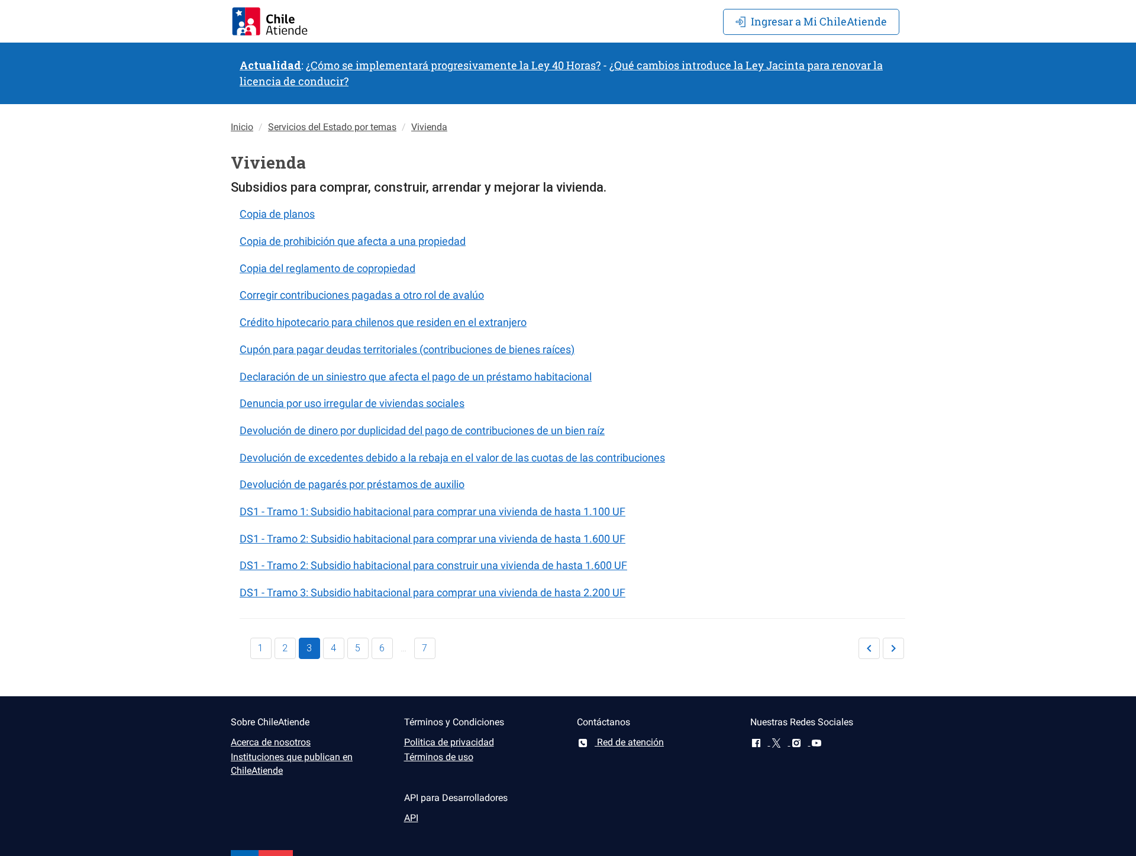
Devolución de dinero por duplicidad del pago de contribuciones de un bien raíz (422, 430)
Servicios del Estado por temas (332, 127)
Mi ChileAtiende (819, 21)
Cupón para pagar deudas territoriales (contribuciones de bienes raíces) (407, 349)
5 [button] (357, 648)
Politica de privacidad (449, 742)
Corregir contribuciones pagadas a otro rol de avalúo (362, 295)
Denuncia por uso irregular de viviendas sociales (352, 403)
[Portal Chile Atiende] (270, 21)
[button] (869, 648)
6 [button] (382, 648)
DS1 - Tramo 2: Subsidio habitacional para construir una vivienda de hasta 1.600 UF (433, 565)
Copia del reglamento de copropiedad (327, 268)
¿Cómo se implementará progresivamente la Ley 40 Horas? (453, 65)
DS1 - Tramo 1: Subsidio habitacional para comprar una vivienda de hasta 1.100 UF (432, 511)
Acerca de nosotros (271, 742)
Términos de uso (438, 757)
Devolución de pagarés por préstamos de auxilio (352, 484)
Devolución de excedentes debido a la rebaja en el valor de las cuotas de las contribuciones (452, 457)
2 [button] (285, 648)
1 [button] (260, 648)
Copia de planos (277, 214)
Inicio (242, 127)
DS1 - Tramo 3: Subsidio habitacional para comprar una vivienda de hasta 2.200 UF (432, 592)
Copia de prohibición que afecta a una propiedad (353, 241)
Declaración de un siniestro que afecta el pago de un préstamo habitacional (416, 376)
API (411, 817)
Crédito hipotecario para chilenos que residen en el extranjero (383, 322)
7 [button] (424, 648)
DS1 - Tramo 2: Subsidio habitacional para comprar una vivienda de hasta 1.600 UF (432, 538)
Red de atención (629, 742)
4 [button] (333, 648)
